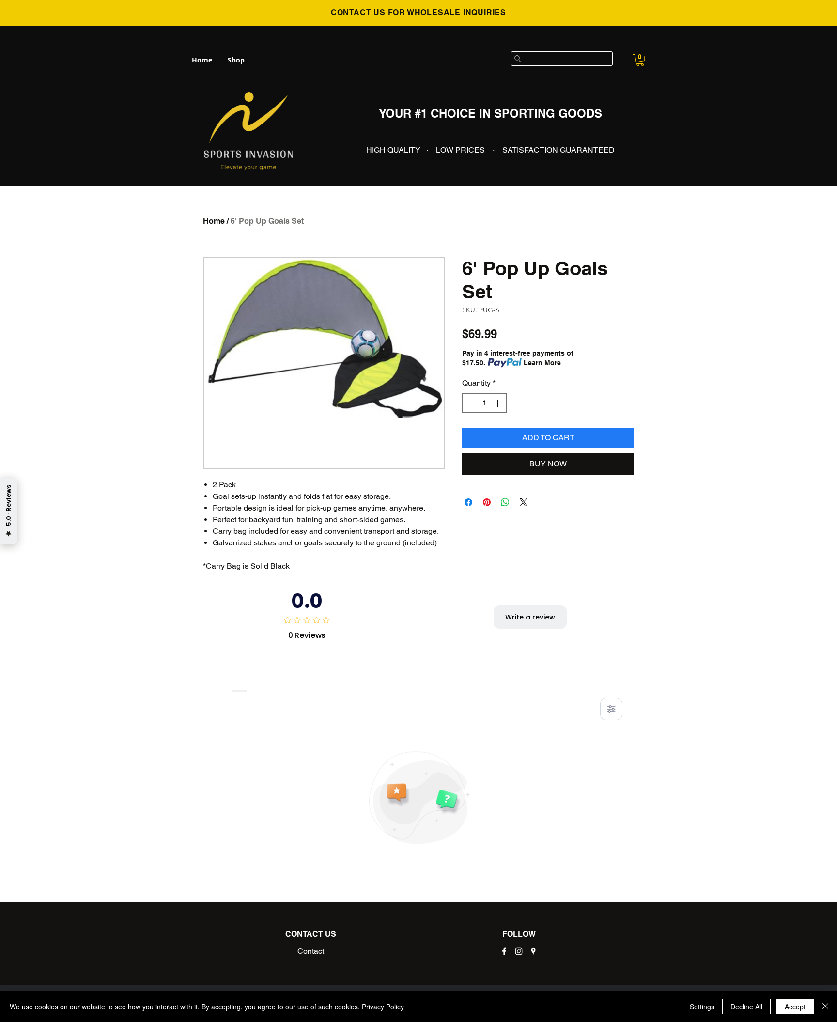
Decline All (746, 1006)
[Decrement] (470, 403)
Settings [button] (702, 1006)
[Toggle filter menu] (611, 709)
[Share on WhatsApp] (505, 502)
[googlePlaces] (533, 951)
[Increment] (498, 403)
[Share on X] (523, 502)
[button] (640, 60)
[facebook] (504, 951)
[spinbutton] (484, 403)
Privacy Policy (383, 1006)
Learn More (542, 363)
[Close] (825, 1006)
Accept (795, 1006)
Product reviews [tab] (239, 681)
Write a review (530, 617)
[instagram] (519, 951)
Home (214, 221)
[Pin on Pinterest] (487, 502)
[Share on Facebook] (468, 502)
